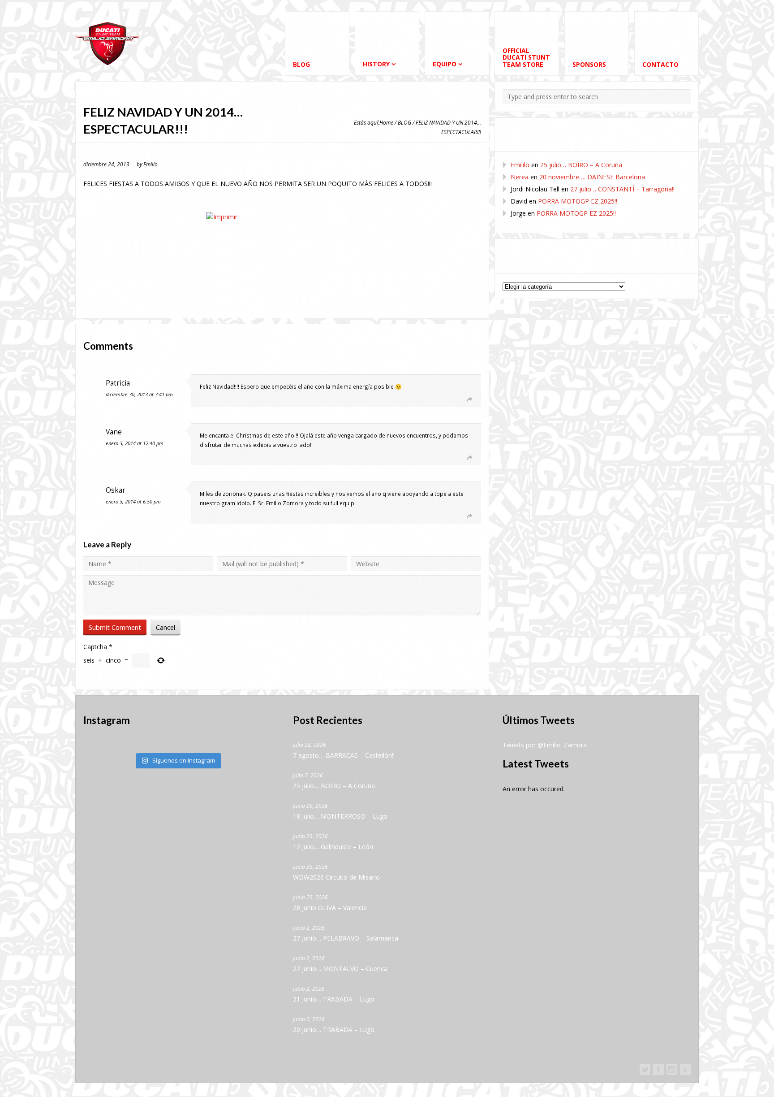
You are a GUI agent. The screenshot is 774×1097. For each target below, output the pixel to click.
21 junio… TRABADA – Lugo (333, 999)
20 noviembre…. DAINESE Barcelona (592, 177)
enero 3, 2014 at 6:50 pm (133, 501)
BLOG (404, 122)
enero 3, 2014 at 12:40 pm (134, 443)
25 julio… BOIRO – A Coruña (581, 164)
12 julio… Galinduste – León (333, 846)
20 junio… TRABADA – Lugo (333, 1029)
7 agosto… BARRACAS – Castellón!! (344, 755)
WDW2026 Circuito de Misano (336, 877)
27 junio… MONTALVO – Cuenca (340, 968)
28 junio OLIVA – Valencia (330, 907)
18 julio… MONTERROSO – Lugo (340, 816)
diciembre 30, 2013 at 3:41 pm (139, 394)
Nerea (520, 177)
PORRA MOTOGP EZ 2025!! (577, 201)
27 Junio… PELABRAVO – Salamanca (345, 938)
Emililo (520, 164)
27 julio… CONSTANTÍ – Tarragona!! (622, 189)
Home (386, 122)
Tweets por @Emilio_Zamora (545, 745)
